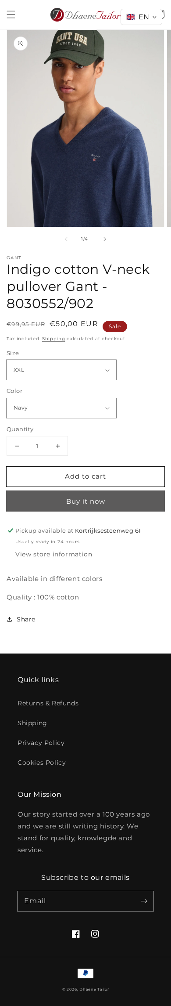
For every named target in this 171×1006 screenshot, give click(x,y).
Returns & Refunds (48, 703)
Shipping (53, 338)
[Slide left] (66, 239)
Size (13, 352)
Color (14, 390)
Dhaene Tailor (94, 989)
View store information (53, 554)
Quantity (20, 428)
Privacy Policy (41, 743)
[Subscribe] (143, 901)
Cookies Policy (42, 762)
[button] (11, 14)
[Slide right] (104, 239)
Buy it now (85, 501)
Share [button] (26, 619)
